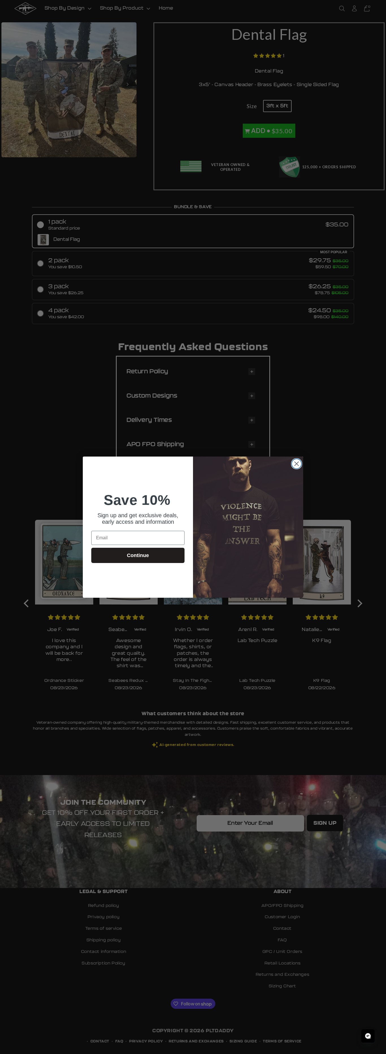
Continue (138, 555)
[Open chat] (368, 1036)
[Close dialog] (297, 464)
